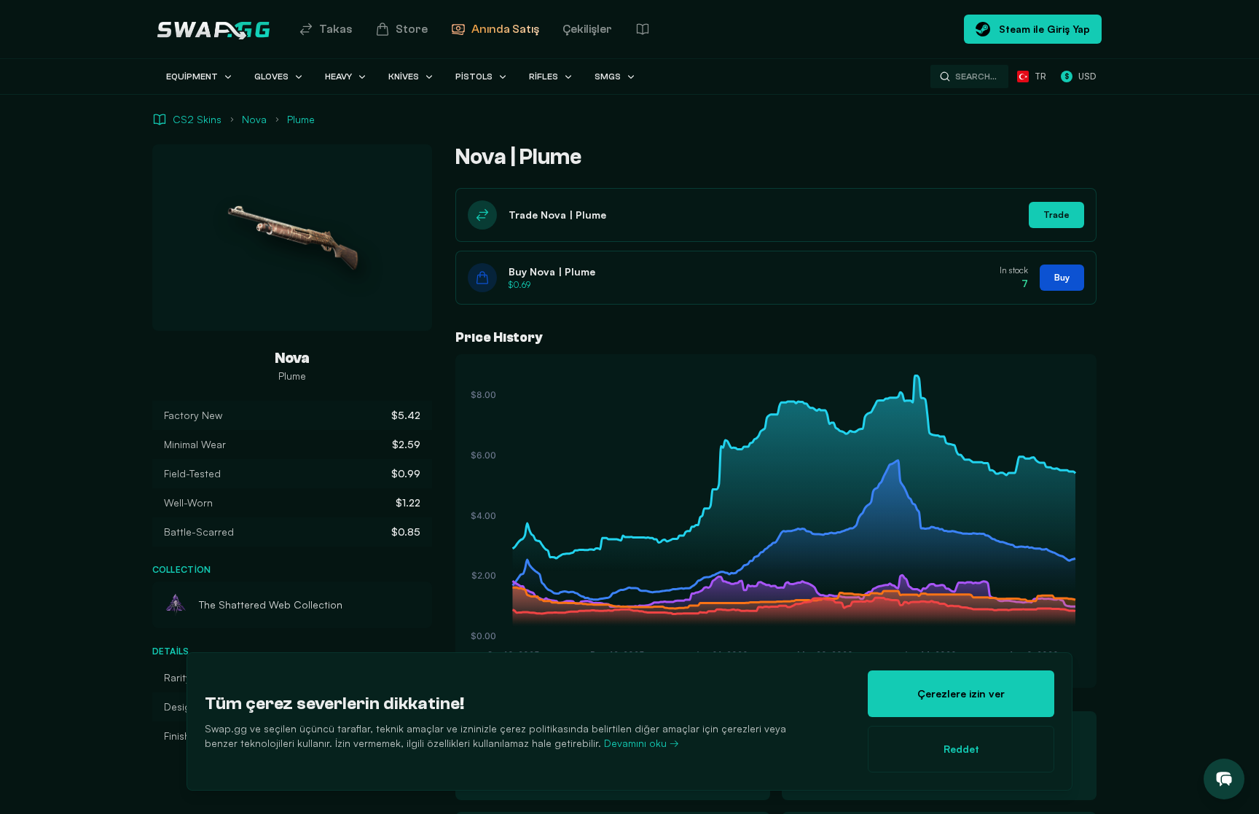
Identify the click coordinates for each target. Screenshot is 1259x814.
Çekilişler (587, 29)
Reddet (961, 749)
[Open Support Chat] (1224, 779)
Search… (976, 76)
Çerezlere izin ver (961, 693)
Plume (301, 119)
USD (1080, 76)
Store (412, 29)
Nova (254, 119)
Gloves (271, 76)
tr (1040, 76)
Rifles (543, 76)
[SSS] (643, 29)
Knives (403, 76)
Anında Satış (505, 29)
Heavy (338, 76)
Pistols (474, 76)
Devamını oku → (641, 743)
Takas (335, 29)
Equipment (192, 76)
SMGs (608, 76)
